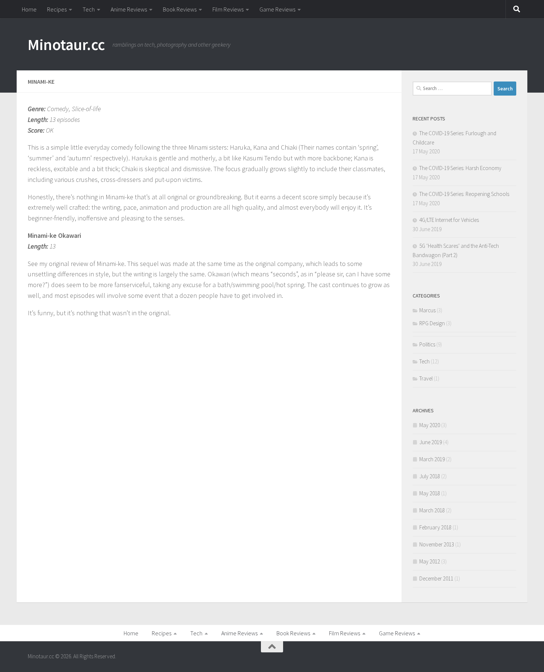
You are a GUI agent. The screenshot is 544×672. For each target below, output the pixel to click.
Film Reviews (228, 9)
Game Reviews (277, 9)
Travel (426, 378)
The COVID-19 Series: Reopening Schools (464, 193)
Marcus (427, 310)
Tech (89, 9)
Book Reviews (180, 9)
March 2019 (432, 459)
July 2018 (429, 476)
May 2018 (429, 493)
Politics (427, 344)
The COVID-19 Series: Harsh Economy (460, 168)
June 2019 (430, 442)
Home (29, 9)
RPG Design (432, 323)
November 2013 (436, 544)
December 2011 (436, 578)
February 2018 (435, 527)
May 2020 (429, 425)
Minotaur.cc (66, 44)
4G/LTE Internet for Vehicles (449, 219)
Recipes (57, 9)
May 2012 (429, 561)
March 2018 (432, 510)
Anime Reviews (129, 9)
